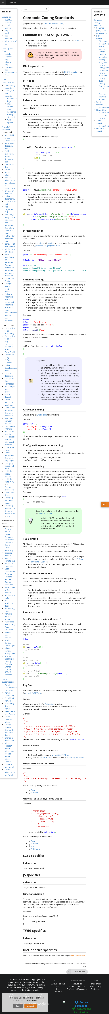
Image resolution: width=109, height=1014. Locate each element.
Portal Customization (8, 680)
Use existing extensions (10, 86)
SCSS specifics (100, 103)
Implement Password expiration (9, 305)
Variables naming (103, 58)
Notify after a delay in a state (10, 238)
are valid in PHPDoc (60, 755)
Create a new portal (9, 765)
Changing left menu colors (9, 500)
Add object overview (9, 443)
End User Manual (8, 21)
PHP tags (103, 41)
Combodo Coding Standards (98, 22)
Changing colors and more (9, 466)
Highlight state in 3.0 (9, 480)
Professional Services (76, 989)
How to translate (77, 955)
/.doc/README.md (33, 693)
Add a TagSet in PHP (9, 209)
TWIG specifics (100, 121)
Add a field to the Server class (10, 138)
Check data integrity (9, 356)
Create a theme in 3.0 (10, 512)
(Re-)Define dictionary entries (9, 146)
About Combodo (76, 986)
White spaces (102, 47)
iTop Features (8, 37)
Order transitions (9, 454)
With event (9, 361)
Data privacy (95, 986)
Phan (33, 846)
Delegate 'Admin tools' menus (8, 287)
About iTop (77, 983)
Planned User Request (8, 635)
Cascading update (9, 554)
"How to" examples (6, 128)
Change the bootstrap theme (9, 732)
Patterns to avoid (102, 95)
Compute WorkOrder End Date (9, 540)
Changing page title (9, 414)
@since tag (49, 704)
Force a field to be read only (10, 339)
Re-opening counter (9, 609)
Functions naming (103, 76)
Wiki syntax (10, 121)
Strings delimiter (102, 53)
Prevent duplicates (9, 374)
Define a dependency (10, 197)
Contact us (95, 989)
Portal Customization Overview (11, 687)
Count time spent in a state (9, 230)
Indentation (104, 44)
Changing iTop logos (9, 459)
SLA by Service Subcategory (10, 643)
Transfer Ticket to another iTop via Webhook (9, 579)
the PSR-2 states (45, 513)
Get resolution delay (9, 603)
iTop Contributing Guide (53, 23)
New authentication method (11, 313)
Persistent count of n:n (10, 564)
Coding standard (11, 115)
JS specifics (101, 110)
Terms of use (95, 983)
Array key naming (103, 63)
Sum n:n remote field (10, 559)
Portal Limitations (9, 694)
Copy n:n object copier (8, 532)
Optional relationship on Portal (10, 772)
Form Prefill (10, 352)
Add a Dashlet (8, 760)
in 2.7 (9, 484)
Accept (30, 1006)
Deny (18, 1006)
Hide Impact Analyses (10, 427)
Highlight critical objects (8, 474)
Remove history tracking (8, 616)
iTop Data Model (9, 31)
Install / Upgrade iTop (8, 57)
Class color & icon (9, 493)
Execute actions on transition (9, 268)
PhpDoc (102, 99)
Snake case (42, 415)
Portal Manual (8, 26)
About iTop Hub (58, 983)
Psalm (33, 790)
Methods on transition (10, 274)
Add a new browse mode (9, 754)
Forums (57, 991)
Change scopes (8, 726)
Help (58, 989)
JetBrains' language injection (47, 245)
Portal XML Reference (9, 699)
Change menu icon (9, 488)
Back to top (79, 971)
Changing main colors (10, 507)
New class (9, 169)
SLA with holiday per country (9, 659)
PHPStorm (35, 849)
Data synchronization (11, 570)
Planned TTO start (9, 628)
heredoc (39, 243)
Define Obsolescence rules (11, 368)
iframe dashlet (8, 395)
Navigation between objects (9, 421)
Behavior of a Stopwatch (10, 245)
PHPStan (34, 792)
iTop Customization (8, 81)
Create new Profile (9, 279)
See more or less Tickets (10, 712)
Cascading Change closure (9, 667)
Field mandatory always (9, 154)
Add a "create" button (8, 746)
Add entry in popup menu (10, 389)
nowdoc (50, 243)
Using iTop (6, 17)
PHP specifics (100, 37)
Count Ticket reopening (9, 547)
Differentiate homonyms (10, 409)
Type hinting (102, 82)
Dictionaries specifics (101, 129)
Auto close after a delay (10, 623)
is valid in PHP (46, 757)
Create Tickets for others (9, 719)
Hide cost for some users (9, 347)
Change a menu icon (9, 739)
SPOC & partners (8, 673)
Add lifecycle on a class (10, 250)
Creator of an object (9, 192)
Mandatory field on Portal (9, 706)
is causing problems (75, 757)
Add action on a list (9, 432)
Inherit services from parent (10, 651)
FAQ (58, 986)
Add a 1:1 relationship (10, 179)
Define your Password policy (10, 297)
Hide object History (9, 438)
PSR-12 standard (71, 72)
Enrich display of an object (9, 402)
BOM (76, 40)
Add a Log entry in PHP (10, 216)
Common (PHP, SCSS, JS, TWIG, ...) (101, 30)
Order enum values (10, 448)
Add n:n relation (8, 173)
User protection (9, 319)
